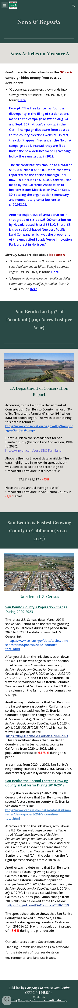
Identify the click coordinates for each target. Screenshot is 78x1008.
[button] (4, 5)
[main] (39, 21)
